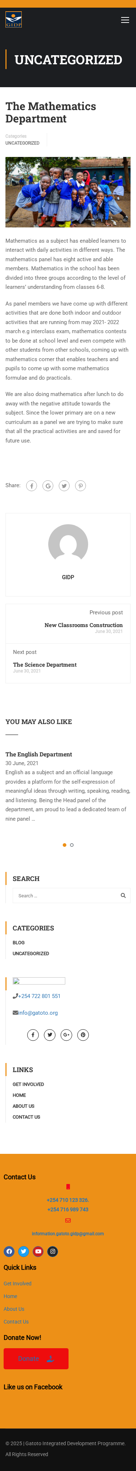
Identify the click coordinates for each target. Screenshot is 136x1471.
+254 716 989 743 (68, 1209)
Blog (19, 942)
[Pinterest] (80, 485)
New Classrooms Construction (84, 625)
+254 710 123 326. (68, 1200)
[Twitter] (64, 485)
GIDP (68, 577)
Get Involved (28, 1084)
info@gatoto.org (38, 1013)
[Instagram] (52, 1251)
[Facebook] (31, 485)
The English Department (38, 754)
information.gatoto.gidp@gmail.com (68, 1233)
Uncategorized (22, 143)
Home (19, 1095)
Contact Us (26, 1117)
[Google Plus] (47, 485)
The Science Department (45, 664)
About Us (23, 1106)
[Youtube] (38, 1251)
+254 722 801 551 (39, 996)
